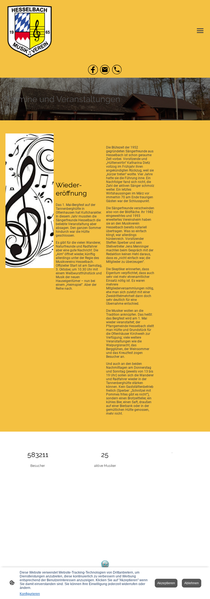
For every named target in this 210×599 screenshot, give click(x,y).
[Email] (105, 70)
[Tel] (117, 70)
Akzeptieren (166, 583)
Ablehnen (191, 583)
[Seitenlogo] (29, 30)
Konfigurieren (30, 594)
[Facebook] (93, 70)
